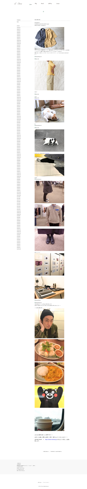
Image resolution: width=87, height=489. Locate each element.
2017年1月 (18, 209)
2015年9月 (18, 234)
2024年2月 (18, 75)
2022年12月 (19, 97)
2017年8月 (18, 198)
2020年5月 (18, 146)
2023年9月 (18, 83)
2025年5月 (18, 51)
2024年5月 (18, 70)
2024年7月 (18, 67)
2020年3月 (18, 149)
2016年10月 (19, 214)
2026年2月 (18, 37)
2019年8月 (18, 160)
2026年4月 (18, 34)
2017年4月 (18, 204)
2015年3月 (18, 244)
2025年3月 (18, 54)
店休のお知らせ (46, 451)
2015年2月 (18, 245)
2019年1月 (18, 171)
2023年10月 (19, 81)
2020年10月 (19, 138)
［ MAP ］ (34, 465)
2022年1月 (18, 114)
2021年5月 (18, 127)
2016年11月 (19, 212)
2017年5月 (18, 203)
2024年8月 (18, 65)
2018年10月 (19, 176)
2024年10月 (19, 62)
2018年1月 (18, 190)
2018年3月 (18, 187)
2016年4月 (18, 223)
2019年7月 (18, 162)
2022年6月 (18, 106)
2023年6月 (18, 87)
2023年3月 (18, 92)
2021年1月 (18, 133)
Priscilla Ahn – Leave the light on (56, 451)
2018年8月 (18, 179)
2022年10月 (19, 100)
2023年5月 (18, 89)
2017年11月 (19, 193)
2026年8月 (18, 27)
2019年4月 (18, 166)
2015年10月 (19, 233)
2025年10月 (19, 43)
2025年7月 (18, 48)
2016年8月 (18, 217)
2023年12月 (19, 78)
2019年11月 (19, 155)
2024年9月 (18, 64)
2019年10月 (19, 157)
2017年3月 (18, 206)
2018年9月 (18, 177)
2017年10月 (19, 195)
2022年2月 (18, 113)
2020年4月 (18, 147)
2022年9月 (18, 102)
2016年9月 (18, 215)
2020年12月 (19, 135)
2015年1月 (18, 247)
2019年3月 (18, 168)
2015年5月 (18, 241)
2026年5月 (18, 32)
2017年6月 (18, 201)
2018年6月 (18, 182)
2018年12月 (19, 173)
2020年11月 (19, 136)
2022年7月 (18, 105)
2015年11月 (19, 231)
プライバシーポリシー (46, 482)
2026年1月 (18, 38)
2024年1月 (18, 76)
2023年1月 (18, 95)
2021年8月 (18, 122)
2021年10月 (19, 119)
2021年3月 (18, 130)
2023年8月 (18, 84)
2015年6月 (18, 239)
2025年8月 (18, 46)
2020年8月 (18, 141)
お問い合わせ (39, 482)
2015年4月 (18, 242)
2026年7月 (18, 29)
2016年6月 (18, 220)
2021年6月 (18, 125)
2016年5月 (18, 222)
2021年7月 (18, 124)
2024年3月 (18, 73)
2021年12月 (19, 116)
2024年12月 (19, 59)
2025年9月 (18, 45)
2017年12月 (19, 192)
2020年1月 (18, 152)
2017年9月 (18, 196)
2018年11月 (19, 174)
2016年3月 (18, 225)
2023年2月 (18, 94)
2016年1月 (18, 228)
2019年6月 (18, 163)
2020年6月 (18, 144)
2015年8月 (18, 236)
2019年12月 (19, 154)
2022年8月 (18, 103)
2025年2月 (18, 56)
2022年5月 (18, 108)
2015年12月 (19, 230)
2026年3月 (18, 35)
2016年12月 (19, 211)
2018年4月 (18, 185)
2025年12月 (19, 40)
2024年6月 (18, 68)
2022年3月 (18, 111)
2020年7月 (18, 143)
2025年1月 (18, 57)
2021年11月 (19, 117)
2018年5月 (18, 184)
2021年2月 (18, 132)
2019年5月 (18, 165)
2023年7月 (18, 86)
